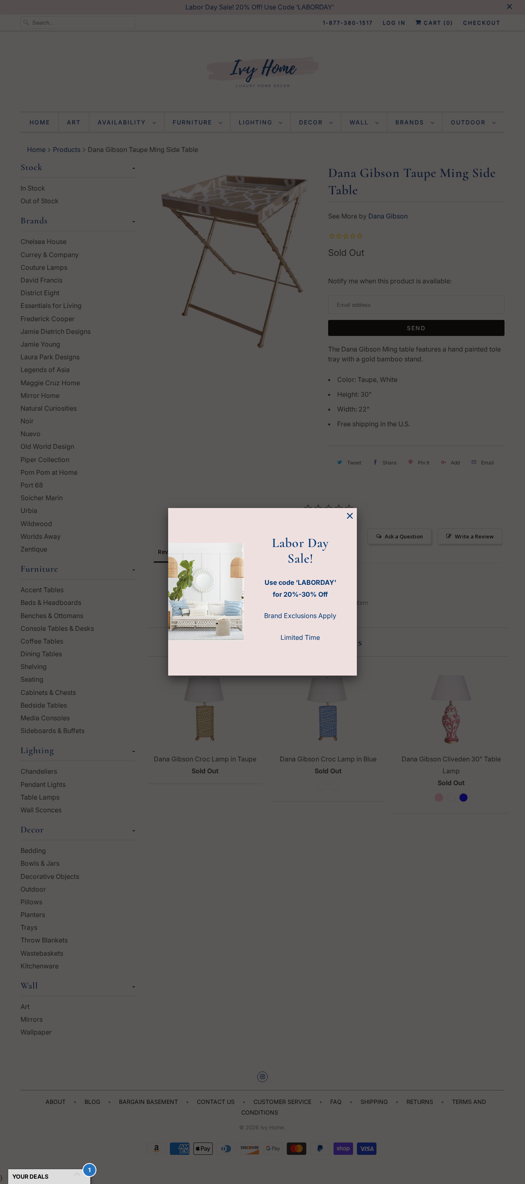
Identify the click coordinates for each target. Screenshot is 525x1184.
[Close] (350, 516)
